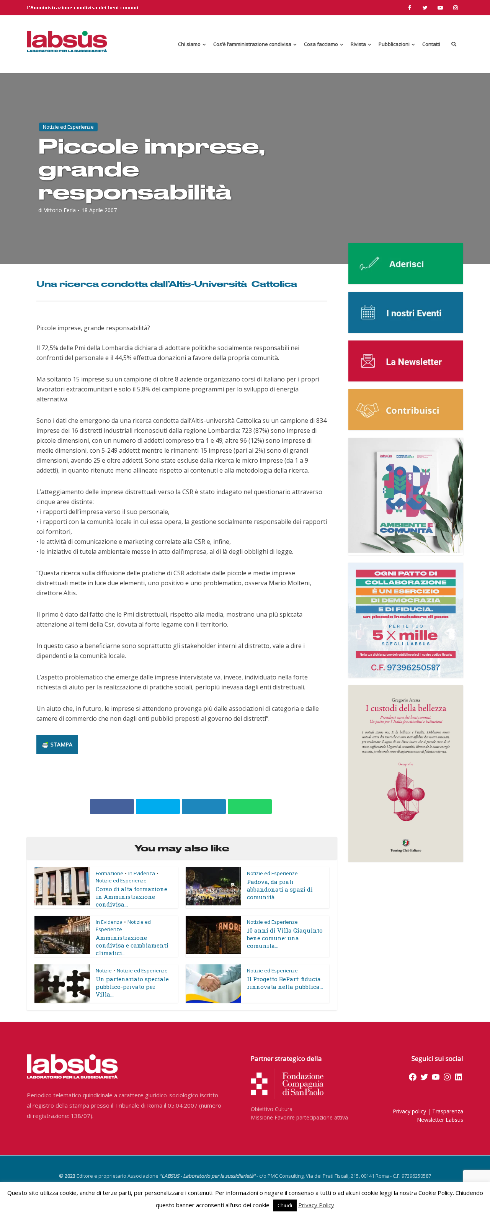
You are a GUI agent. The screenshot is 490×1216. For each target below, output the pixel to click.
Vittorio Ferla (60, 210)
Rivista (358, 44)
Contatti (431, 44)
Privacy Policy (316, 1205)
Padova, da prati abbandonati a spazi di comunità (280, 889)
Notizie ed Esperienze (68, 126)
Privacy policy (409, 1111)
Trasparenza (447, 1111)
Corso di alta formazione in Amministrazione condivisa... (131, 896)
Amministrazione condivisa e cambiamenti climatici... (132, 945)
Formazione (109, 873)
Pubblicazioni (394, 44)
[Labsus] (67, 41)
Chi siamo (189, 44)
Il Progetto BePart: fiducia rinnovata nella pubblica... (285, 982)
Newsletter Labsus (440, 1119)
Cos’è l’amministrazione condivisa (252, 44)
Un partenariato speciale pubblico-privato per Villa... (132, 986)
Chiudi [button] (285, 1205)
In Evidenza (141, 873)
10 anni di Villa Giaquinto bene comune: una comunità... (285, 937)
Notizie (104, 970)
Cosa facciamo (321, 44)
